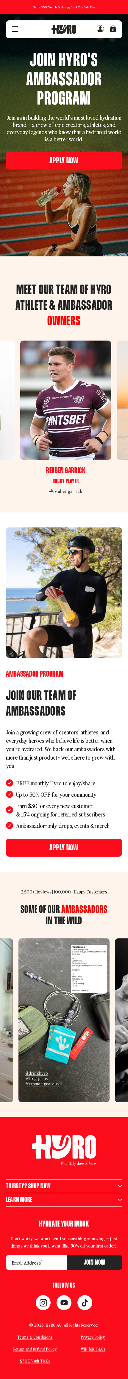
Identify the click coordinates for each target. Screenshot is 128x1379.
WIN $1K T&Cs (93, 1349)
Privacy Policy (93, 1337)
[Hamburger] (15, 29)
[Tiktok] (84, 1302)
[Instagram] (43, 1302)
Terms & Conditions (34, 1337)
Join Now (95, 1262)
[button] (64, 161)
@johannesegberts (98, 491)
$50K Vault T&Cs (35, 1361)
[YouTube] (64, 1302)
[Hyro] (63, 29)
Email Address (27, 1262)
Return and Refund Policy (35, 1349)
